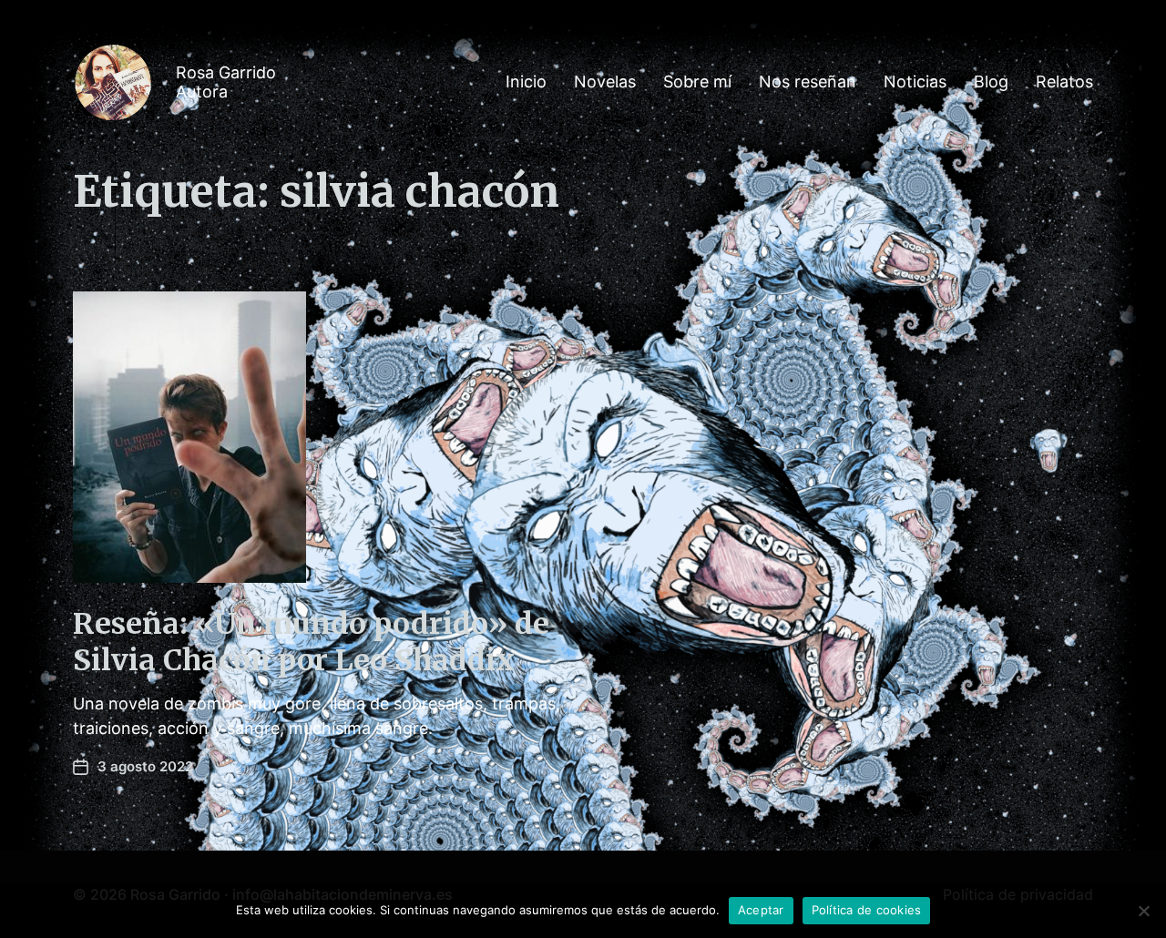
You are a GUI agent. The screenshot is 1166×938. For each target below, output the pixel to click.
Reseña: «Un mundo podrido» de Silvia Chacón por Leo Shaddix (311, 642)
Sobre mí (697, 82)
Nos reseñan (807, 82)
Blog (991, 82)
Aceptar (761, 909)
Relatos (1064, 82)
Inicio (526, 82)
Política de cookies (867, 909)
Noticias (915, 82)
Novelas (605, 82)
